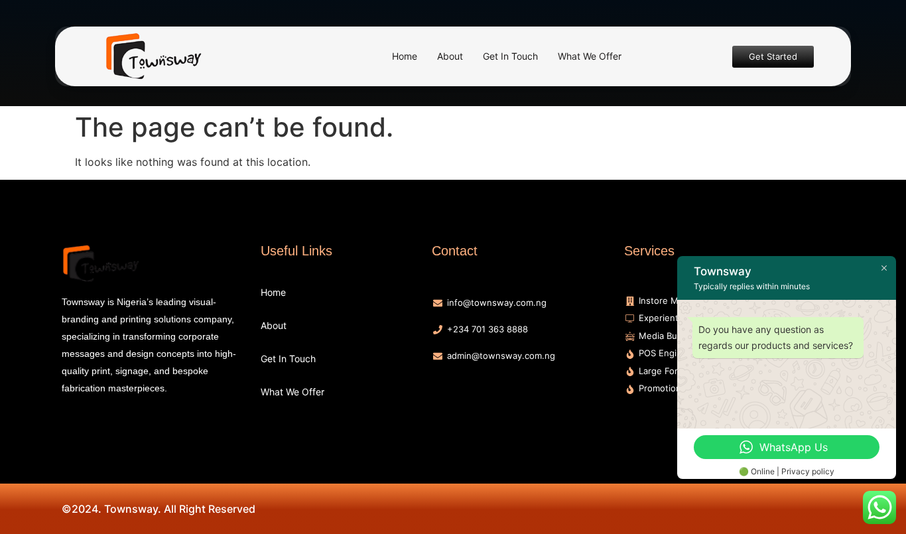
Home (404, 56)
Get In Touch (510, 56)
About (450, 56)
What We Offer (589, 56)
